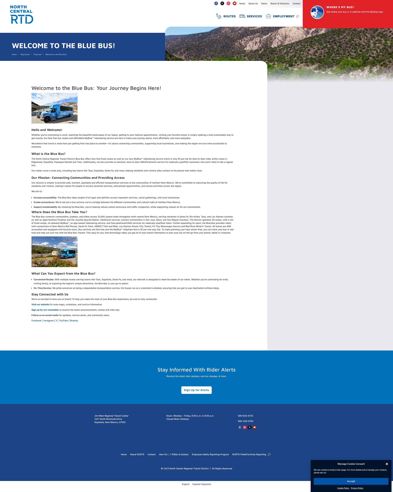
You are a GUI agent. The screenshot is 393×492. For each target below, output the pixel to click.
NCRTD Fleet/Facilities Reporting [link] (249, 454)
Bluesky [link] (74, 320)
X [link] (56, 320)
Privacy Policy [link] (357, 488)
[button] (386, 463)
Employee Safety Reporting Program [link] (210, 454)
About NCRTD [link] (137, 454)
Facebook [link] (36, 320)
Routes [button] (230, 16)
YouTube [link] (63, 320)
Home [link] (242, 3)
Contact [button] (297, 3)
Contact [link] (152, 454)
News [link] (264, 3)
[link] (21, 25)
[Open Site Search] (297, 16)
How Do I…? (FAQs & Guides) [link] (174, 454)
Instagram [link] (48, 320)
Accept (351, 481)
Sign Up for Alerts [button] (196, 390)
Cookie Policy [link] (343, 488)
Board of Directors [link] (280, 3)
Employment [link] (284, 16)
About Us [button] (253, 3)
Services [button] (254, 16)
